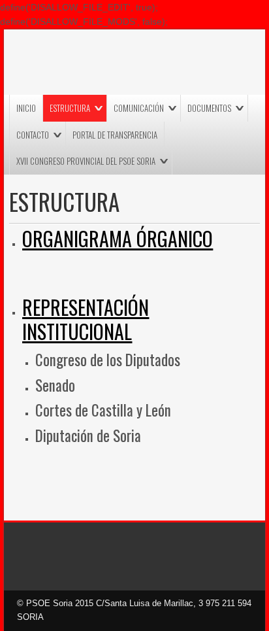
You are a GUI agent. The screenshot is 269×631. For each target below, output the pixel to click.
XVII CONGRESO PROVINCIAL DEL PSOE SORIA (85, 160)
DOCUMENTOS (209, 107)
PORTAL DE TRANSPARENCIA (114, 134)
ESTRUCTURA (70, 107)
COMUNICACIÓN (139, 107)
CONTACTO (32, 134)
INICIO (26, 107)
